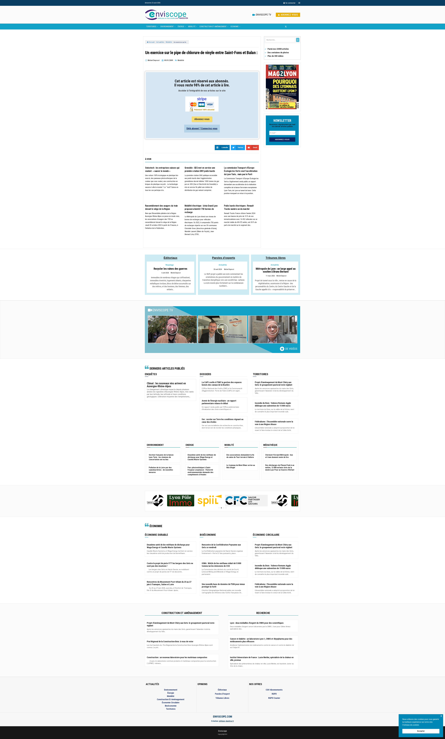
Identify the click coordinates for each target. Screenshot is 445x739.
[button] (172, 329)
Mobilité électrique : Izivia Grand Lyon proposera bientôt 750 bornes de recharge (201, 208)
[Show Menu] (299, 3)
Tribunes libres (276, 257)
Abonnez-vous (289, 14)
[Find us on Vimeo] (297, 27)
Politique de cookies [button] (410, 725)
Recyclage (170, 265)
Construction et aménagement (213, 26)
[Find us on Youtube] (289, 27)
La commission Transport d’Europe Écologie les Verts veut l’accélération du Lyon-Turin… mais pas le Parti (240, 171)
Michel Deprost (176, 273)
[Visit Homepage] (166, 15)
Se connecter (290, 3)
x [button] (441, 716)
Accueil (151, 42)
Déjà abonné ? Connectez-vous (202, 128)
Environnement (167, 26)
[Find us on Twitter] (286, 27)
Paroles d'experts (223, 257)
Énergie (181, 26)
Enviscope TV (263, 14)
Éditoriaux (170, 257)
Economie (234, 26)
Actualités (160, 42)
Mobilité (191, 26)
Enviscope (222, 731)
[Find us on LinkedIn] (293, 27)
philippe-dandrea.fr (226, 721)
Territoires (151, 26)
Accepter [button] (421, 731)
